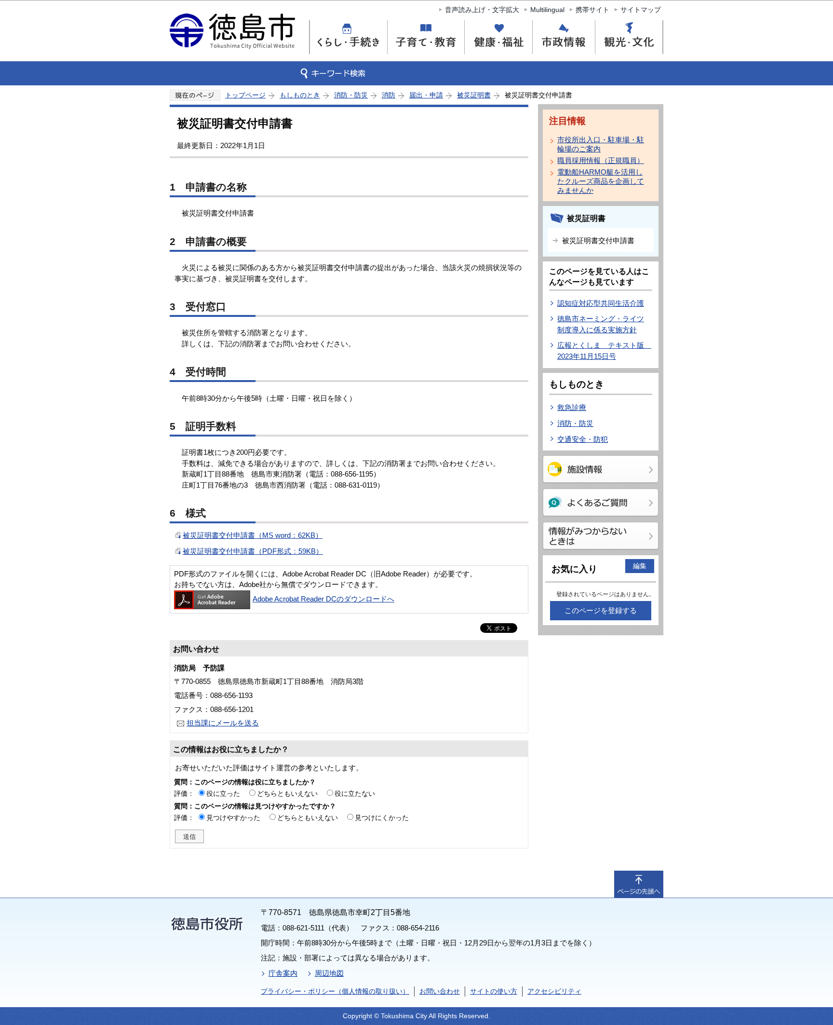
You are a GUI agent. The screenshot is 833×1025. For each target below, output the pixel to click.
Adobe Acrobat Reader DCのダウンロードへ (323, 599)
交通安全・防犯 (582, 439)
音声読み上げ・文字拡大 (482, 10)
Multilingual (547, 10)
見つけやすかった (233, 817)
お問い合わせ (439, 991)
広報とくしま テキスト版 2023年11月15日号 (604, 350)
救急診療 (571, 407)
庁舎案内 (283, 973)
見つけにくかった (382, 817)
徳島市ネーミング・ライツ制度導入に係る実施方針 (600, 324)
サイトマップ (640, 10)
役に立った (223, 793)
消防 (388, 95)
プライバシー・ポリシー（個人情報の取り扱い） (335, 991)
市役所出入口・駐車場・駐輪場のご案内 (600, 144)
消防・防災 (351, 95)
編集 (639, 566)
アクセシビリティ (554, 991)
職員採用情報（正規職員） (600, 160)
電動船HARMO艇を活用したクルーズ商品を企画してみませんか (600, 181)
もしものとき (300, 95)
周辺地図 (329, 973)
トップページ (245, 95)
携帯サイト (592, 10)
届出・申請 (426, 95)
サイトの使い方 (493, 991)
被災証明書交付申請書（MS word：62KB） (252, 535)
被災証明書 (474, 95)
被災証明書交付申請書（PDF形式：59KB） (253, 551)
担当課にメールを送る (223, 723)
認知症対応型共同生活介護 (600, 303)
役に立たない (355, 793)
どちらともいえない (287, 793)
